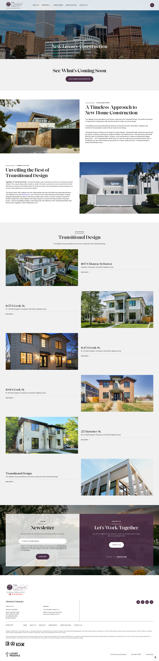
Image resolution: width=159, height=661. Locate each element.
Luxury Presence (121, 654)
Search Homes (58, 5)
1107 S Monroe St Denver (96, 263)
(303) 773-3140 (14, 614)
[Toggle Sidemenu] (151, 5)
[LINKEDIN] (147, 602)
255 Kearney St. (91, 431)
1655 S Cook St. (15, 305)
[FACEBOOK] (138, 602)
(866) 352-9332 (12, 616)
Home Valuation (71, 5)
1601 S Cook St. (15, 389)
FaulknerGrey (26, 194)
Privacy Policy (26, 550)
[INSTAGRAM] (142, 602)
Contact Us (83, 5)
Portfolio (42, 625)
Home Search (53, 625)
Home (25, 625)
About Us (36, 5)
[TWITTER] (151, 602)
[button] (116, 545)
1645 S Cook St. (90, 347)
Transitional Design (19, 473)
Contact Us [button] (78, 625)
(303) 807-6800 (122, 556)
